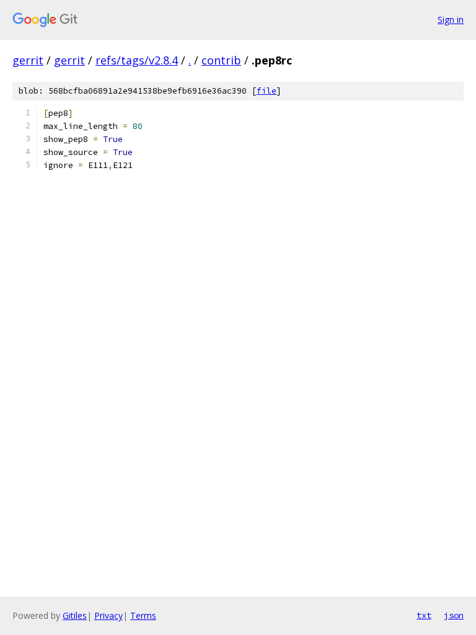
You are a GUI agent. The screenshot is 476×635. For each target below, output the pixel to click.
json (454, 615)
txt (423, 615)
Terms (143, 615)
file (266, 91)
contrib (221, 60)
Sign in (451, 19)
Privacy (108, 615)
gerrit (27, 60)
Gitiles (75, 615)
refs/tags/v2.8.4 (136, 60)
